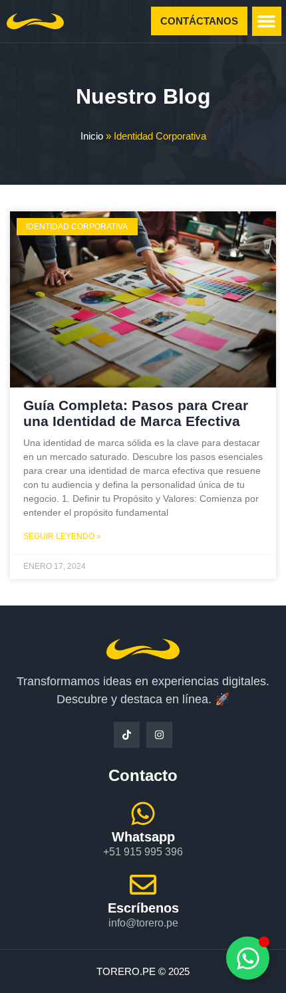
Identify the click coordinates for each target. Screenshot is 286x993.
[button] (266, 21)
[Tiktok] (127, 735)
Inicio (91, 136)
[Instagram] (159, 735)
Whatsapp (143, 836)
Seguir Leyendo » (62, 536)
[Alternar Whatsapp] (247, 958)
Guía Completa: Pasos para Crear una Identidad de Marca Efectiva (135, 413)
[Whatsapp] (143, 813)
